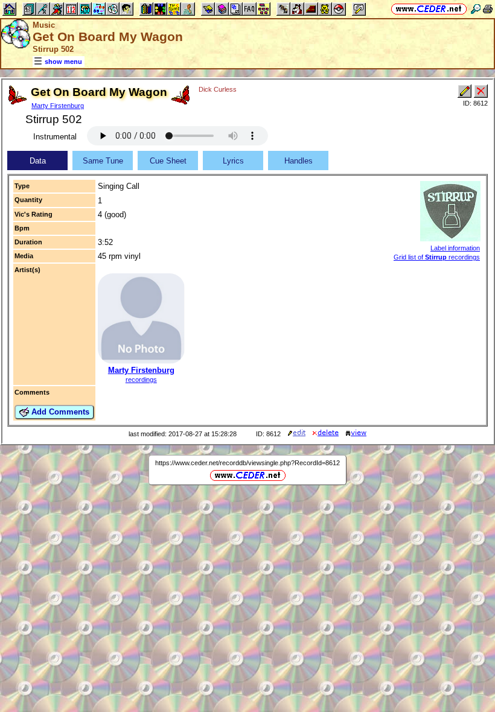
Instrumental (55, 136)
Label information (455, 248)
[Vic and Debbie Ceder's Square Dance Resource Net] (428, 8)
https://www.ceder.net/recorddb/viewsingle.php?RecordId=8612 (247, 462)
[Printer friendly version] (488, 8)
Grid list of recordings (437, 257)
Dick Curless (218, 89)
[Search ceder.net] (476, 8)
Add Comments (59, 411)
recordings (141, 379)
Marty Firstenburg (57, 105)
